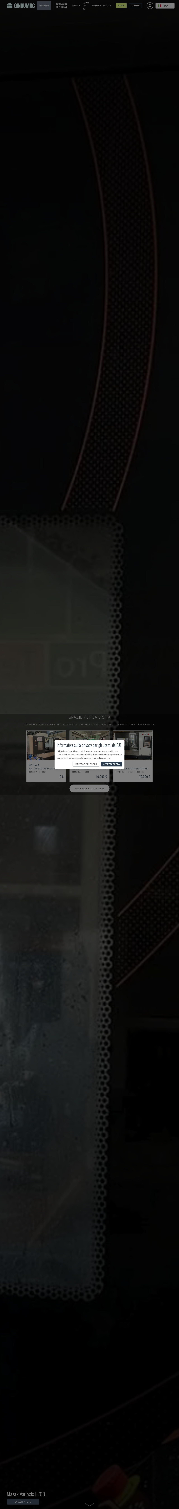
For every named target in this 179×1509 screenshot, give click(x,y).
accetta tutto (111, 764)
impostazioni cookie (86, 764)
